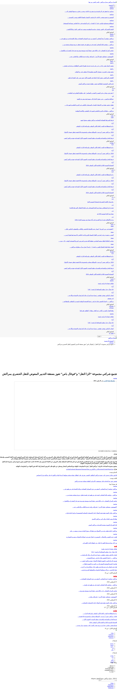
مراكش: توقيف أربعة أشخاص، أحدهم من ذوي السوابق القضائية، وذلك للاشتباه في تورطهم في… (87, 38)
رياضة (112, 61)
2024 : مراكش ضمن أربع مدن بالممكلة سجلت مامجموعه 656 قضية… (97, 616)
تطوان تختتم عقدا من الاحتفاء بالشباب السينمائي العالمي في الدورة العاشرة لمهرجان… (89, 105)
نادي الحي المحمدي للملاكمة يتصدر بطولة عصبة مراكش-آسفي (96, 84)
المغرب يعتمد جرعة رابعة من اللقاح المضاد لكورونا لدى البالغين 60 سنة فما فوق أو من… (89, 235)
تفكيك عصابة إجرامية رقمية (106, 283)
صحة (112, 224)
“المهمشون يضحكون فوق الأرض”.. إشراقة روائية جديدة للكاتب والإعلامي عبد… (91, 56)
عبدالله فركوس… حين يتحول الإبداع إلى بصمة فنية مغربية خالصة (95, 99)
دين (113, 197)
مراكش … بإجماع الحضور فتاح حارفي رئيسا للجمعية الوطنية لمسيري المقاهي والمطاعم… (88, 301)
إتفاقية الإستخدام (109, 668)
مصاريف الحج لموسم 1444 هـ (105, 214)
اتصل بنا (111, 333)
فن (113, 88)
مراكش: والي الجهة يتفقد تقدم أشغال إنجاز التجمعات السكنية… (99, 603)
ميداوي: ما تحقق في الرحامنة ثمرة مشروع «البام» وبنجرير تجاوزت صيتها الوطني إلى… (89, 11)
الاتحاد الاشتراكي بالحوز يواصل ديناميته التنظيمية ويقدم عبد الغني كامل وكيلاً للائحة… (90, 29)
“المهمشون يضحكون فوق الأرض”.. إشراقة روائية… (102, 597)
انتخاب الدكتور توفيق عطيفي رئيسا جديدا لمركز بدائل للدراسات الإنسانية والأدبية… (91, 295)
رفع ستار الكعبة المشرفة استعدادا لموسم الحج (100, 202)
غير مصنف (110, 298)
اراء (113, 657)
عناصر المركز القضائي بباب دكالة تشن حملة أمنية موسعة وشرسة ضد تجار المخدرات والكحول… (86, 50)
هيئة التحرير (111, 667)
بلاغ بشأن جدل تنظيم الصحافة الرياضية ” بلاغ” (101, 289)
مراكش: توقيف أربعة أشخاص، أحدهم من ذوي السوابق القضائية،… (98, 579)
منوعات (111, 306)
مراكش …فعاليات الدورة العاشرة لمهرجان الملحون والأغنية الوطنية (94, 111)
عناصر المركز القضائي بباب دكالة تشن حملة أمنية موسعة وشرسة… (98, 591)
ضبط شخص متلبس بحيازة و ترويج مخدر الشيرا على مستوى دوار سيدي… (96, 625)
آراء (113, 123)
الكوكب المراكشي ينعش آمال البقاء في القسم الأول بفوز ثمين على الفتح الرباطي (91, 78)
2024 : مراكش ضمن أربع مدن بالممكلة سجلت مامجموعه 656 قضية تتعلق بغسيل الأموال (89, 132)
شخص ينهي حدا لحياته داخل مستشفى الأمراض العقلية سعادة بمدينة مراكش (96, 481)
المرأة (112, 251)
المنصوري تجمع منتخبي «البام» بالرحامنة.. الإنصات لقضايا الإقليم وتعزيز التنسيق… (90, 17)
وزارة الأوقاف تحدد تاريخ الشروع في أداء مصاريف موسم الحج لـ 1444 (94, 220)
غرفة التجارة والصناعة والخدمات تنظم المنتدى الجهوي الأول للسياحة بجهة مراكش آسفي (89, 138)
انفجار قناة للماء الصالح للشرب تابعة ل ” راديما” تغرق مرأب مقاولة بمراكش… (92, 247)
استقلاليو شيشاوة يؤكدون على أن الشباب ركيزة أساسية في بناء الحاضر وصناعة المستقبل (88, 23)
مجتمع (112, 34)
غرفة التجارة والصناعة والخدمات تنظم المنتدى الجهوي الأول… (99, 619)
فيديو (112, 279)
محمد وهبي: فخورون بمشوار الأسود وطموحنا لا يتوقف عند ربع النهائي (94, 72)
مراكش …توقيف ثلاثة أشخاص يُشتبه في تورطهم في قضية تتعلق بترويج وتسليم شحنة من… (88, 44)
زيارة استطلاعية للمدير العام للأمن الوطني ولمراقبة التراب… (100, 613)
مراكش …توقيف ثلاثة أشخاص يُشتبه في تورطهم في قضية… (100, 585)
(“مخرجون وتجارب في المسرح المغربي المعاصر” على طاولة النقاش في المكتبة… (90, 93)
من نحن (112, 665)
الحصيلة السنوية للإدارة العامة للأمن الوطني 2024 (100, 165)
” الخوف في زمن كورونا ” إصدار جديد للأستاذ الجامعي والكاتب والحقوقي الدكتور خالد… (89, 229)
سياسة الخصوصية (109, 670)
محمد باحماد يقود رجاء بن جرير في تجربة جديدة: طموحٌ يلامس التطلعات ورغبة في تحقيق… (88, 66)
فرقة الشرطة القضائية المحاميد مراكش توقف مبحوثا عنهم (97, 120)
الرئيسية (111, 5)
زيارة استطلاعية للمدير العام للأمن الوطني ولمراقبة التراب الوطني (95, 126)
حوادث (112, 143)
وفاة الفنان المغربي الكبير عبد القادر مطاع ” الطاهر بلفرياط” (96, 310)
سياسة (112, 7)
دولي (112, 115)
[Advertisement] (58, 358)
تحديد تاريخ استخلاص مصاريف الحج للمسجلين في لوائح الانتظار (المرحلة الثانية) (91, 208)
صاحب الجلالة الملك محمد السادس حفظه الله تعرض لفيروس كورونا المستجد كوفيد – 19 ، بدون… (86, 241)
